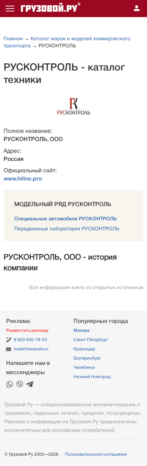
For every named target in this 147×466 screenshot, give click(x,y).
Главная (13, 38)
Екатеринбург (87, 358)
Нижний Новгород (92, 376)
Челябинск (84, 367)
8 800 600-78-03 (30, 339)
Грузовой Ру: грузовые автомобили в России (51, 8)
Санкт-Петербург (91, 339)
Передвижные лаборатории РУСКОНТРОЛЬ (66, 228)
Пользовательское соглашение (96, 454)
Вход (137, 8)
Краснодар (84, 348)
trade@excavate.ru (31, 348)
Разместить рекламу (27, 330)
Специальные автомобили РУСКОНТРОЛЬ (65, 218)
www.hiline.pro (23, 179)
